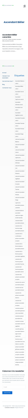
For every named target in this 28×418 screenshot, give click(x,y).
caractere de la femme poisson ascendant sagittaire (20, 254)
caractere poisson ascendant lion (19, 317)
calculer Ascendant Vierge (19, 199)
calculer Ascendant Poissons (19, 172)
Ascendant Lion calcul (19, 109)
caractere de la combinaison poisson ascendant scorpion (19, 237)
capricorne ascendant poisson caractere (19, 205)
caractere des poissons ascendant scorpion (20, 277)
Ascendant (14, 39)
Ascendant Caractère (9, 41)
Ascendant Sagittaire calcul (19, 114)
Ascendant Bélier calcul (19, 87)
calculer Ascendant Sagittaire (19, 177)
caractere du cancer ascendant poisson (20, 283)
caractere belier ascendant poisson (19, 222)
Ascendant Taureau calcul (19, 124)
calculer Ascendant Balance (19, 140)
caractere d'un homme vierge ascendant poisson (19, 228)
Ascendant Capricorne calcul (19, 98)
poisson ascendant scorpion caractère (19, 353)
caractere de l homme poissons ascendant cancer (19, 269)
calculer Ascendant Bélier (19, 146)
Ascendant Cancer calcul (19, 93)
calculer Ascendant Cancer (19, 151)
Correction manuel (9, 407)
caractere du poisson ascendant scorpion (19, 303)
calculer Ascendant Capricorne (19, 156)
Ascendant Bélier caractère (9, 36)
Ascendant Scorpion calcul (20, 119)
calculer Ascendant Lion (19, 167)
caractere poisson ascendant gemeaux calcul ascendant (20, 311)
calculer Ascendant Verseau (19, 193)
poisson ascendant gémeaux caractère (19, 348)
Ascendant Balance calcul (19, 82)
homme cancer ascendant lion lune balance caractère (20, 341)
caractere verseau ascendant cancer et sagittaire (20, 324)
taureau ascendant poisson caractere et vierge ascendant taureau (20, 361)
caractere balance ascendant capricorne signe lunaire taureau (19, 214)
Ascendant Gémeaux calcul (19, 103)
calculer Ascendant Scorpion (19, 183)
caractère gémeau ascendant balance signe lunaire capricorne (19, 332)
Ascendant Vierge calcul (19, 135)
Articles (9, 39)
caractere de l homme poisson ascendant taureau (19, 261)
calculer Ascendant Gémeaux (19, 162)
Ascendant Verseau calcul (19, 130)
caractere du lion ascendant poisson (19, 289)
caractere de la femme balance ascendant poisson (19, 246)
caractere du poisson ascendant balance (19, 295)
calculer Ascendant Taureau (19, 188)
